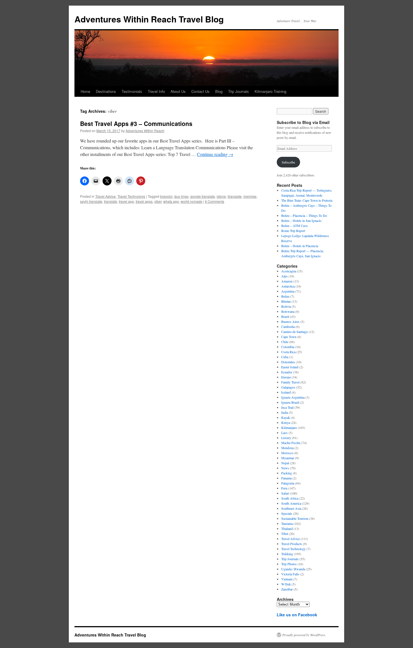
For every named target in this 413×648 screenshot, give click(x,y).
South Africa (289, 498)
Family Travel (290, 382)
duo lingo (181, 196)
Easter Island (289, 367)
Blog (219, 91)
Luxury (286, 437)
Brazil (285, 316)
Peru (284, 488)
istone (221, 196)
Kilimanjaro (289, 427)
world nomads (191, 201)
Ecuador (286, 372)
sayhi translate (91, 201)
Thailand (287, 528)
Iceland (286, 392)
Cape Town (288, 336)
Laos (284, 432)
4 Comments (214, 201)
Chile (284, 341)
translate (110, 201)
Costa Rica (288, 352)
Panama (286, 478)
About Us (178, 91)
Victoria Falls (290, 574)
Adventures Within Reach (145, 130)
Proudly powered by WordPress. (304, 635)
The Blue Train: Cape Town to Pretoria (306, 200)
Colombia (287, 346)
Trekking (287, 554)
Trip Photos (289, 564)
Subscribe (288, 162)
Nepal (285, 463)
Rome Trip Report (293, 230)
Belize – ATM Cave (294, 225)
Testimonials (132, 91)
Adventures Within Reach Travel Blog (149, 19)
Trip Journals (238, 91)
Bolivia (286, 306)
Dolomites (288, 362)
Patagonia (287, 483)
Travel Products (291, 543)
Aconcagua (288, 271)
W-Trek (286, 584)
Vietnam (286, 579)
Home (85, 91)
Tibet (284, 533)
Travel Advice (105, 196)
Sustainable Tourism (294, 518)
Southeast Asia (291, 508)
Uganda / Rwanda (293, 569)
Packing (286, 473)
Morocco (287, 453)
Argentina (287, 291)
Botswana (287, 311)
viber (158, 201)
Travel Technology (131, 196)
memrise (250, 196)
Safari (285, 493)
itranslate (235, 196)
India (284, 412)
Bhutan (286, 301)
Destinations (106, 91)
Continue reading (215, 154)
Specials (286, 513)
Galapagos (288, 387)
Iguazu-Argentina (293, 397)
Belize (285, 296)
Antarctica (288, 286)
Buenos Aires (290, 321)
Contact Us (200, 91)
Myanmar (287, 458)
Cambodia (288, 326)
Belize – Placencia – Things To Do (304, 215)
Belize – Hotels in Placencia (299, 245)
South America (291, 503)
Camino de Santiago (294, 331)
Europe (286, 377)
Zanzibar (287, 589)
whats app (171, 201)
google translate (202, 196)
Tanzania (287, 523)
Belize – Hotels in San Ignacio (301, 220)
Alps (284, 276)
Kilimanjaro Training (270, 91)
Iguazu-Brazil (290, 402)
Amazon (286, 281)
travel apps (144, 201)
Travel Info (156, 91)
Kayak (285, 417)
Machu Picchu (290, 442)
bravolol (166, 196)
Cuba (284, 357)
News (285, 468)
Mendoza (287, 447)
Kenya (285, 422)
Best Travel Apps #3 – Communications (136, 123)
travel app (126, 201)
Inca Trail (287, 407)
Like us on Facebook (297, 614)
